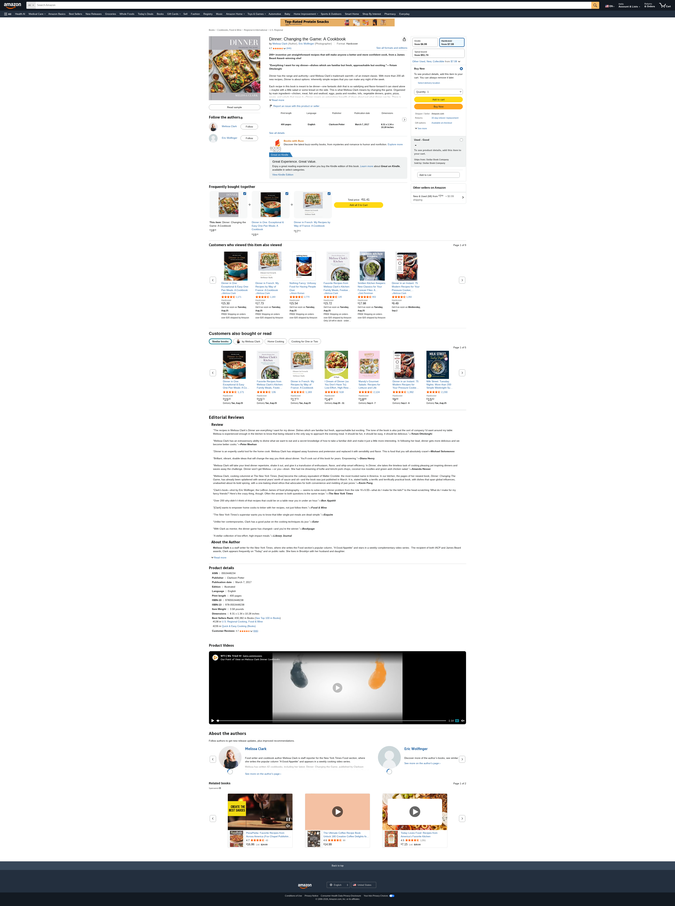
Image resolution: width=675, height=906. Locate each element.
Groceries (110, 13)
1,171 (241, 392)
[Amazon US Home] (304, 886)
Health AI (20, 13)
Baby (287, 13)
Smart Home (352, 13)
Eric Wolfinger (306, 43)
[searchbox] (313, 5)
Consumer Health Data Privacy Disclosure (341, 896)
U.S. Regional (276, 30)
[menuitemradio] (457, 720)
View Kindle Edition (282, 174)
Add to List (425, 175)
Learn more (366, 166)
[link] (270, 204)
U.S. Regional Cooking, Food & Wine (242, 621)
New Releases (94, 13)
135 (274, 392)
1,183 (309, 392)
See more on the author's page (262, 773)
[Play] (212, 720)
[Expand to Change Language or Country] (614, 6)
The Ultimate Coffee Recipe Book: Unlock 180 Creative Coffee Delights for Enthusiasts (345, 834)
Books (160, 13)
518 (341, 392)
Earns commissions (252, 655)
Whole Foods (127, 13)
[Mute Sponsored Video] (288, 826)
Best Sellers (75, 13)
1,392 (410, 392)
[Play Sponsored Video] (337, 812)
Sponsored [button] (213, 788)
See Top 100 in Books (268, 618)
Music (219, 13)
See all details (277, 133)
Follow (249, 126)
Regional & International (255, 30)
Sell (185, 13)
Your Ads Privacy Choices (376, 896)
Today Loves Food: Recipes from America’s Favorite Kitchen (419, 834)
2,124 (376, 392)
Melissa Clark (279, 43)
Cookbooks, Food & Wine (229, 30)
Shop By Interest (371, 13)
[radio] (425, 42)
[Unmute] (463, 721)
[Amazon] (13, 5)
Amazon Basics (56, 13)
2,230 (444, 392)
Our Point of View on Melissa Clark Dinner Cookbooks (250, 659)
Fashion (195, 13)
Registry (208, 13)
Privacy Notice (311, 896)
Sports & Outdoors (331, 13)
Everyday (404, 13)
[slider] (331, 720)
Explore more (395, 144)
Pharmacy (390, 13)
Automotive (275, 13)
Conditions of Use (293, 896)
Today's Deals (145, 13)
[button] (8, 14)
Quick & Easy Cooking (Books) (239, 626)
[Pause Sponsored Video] (288, 819)
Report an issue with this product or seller (296, 106)
